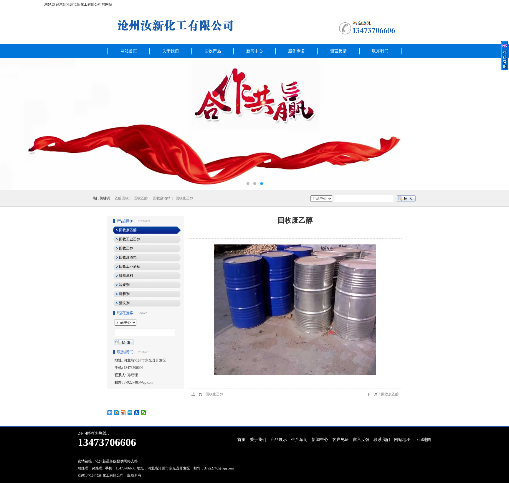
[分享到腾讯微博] (130, 412)
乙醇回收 (122, 198)
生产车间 (299, 439)
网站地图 (402, 439)
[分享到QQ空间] (116, 412)
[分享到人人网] (136, 412)
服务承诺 (296, 51)
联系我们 (380, 51)
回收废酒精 (162, 198)
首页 (241, 439)
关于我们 (170, 51)
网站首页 (128, 51)
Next (498, 124)
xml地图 (424, 439)
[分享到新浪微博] (123, 412)
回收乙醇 (141, 198)
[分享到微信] (143, 412)
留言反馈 (338, 51)
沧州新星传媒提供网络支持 (116, 461)
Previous (10, 124)
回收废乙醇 (184, 198)
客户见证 (340, 439)
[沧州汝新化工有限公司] (254, 124)
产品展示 (278, 439)
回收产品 (212, 51)
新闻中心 (254, 51)
